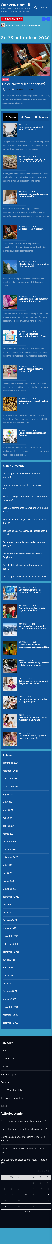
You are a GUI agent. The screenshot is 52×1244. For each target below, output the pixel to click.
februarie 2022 (10, 920)
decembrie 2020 (10, 1007)
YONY (8, 90)
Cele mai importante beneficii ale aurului (33, 402)
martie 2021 (9, 983)
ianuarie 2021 (9, 999)
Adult (5, 79)
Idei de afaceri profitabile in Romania (32, 434)
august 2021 (9, 959)
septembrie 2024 (11, 786)
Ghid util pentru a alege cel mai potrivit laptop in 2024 (25, 521)
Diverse (4, 1066)
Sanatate (5, 1082)
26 (4, 1206)
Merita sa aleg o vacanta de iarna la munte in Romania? (25, 498)
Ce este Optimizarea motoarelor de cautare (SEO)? (33, 335)
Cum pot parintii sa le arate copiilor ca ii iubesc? (22, 487)
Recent (27, 117)
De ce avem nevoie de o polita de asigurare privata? (24, 544)
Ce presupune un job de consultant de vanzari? (21, 475)
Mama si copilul (8, 1074)
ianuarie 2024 (9, 849)
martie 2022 (9, 912)
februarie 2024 (10, 841)
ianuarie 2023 (9, 889)
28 (19, 1206)
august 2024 (9, 794)
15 (26, 1194)
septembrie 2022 (11, 896)
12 (4, 1194)
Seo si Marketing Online (12, 1090)
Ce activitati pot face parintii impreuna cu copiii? (23, 567)
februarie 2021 (10, 991)
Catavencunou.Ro (17, 5)
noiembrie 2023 (10, 857)
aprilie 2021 (8, 975)
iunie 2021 (8, 967)
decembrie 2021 (10, 936)
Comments (43, 117)
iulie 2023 (7, 865)
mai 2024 (7, 818)
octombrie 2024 (10, 778)
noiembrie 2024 (10, 770)
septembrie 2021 (11, 952)
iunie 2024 (8, 810)
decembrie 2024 (10, 762)
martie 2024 (9, 833)
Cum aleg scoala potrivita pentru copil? (31, 370)
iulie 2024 (7, 802)
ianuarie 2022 (9, 928)
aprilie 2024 (8, 826)
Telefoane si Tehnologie (12, 1098)
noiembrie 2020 (10, 1015)
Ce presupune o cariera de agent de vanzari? (31, 128)
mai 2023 (7, 873)
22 (26, 1200)
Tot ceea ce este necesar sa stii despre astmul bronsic (25, 533)
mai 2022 (7, 904)
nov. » (27, 1211)
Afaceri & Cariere (9, 1058)
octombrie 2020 (10, 1023)
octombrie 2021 (10, 944)
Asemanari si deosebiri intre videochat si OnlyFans (23, 25)
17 (40, 1194)
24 (40, 1200)
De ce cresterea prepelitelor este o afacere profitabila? (32, 160)
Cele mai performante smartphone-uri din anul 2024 (25, 510)
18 (47, 1194)
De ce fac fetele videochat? (23, 84)
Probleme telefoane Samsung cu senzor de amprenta (33, 300)
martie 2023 (9, 881)
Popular (12, 117)
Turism (4, 1106)
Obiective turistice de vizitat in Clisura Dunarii (34, 265)
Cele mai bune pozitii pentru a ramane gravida (33, 195)
